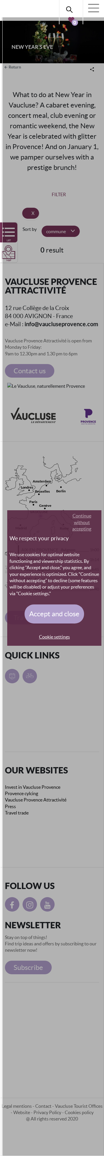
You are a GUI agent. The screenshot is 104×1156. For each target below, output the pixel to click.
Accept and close (54, 614)
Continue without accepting (81, 522)
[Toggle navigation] (93, 8)
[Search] (71, 8)
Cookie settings (54, 636)
